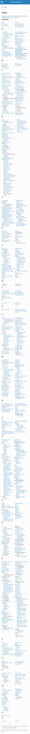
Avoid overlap (18, 57)
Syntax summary (8, 528)
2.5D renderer (20, 602)
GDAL (3, 248)
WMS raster (20, 345)
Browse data (5, 65)
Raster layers (20, 340)
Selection (19, 46)
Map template (5, 394)
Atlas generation (19, 38)
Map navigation (5, 386)
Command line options (7, 101)
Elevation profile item (9, 336)
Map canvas (5, 368)
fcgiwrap (4, 231)
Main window (5, 361)
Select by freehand (8, 587)
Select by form (7, 585)
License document (19, 323)
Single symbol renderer (7, 620)
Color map (4, 86)
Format (17, 239)
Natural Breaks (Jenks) (7, 405)
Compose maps (5, 102)
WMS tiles (17, 693)
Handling (6, 260)
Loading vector (18, 348)
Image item (6, 337)
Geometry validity (6, 265)
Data (3, 119)
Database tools (5, 127)
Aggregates (4, 42)
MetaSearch (6, 479)
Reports (18, 463)
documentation (20, 123)
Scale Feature (7, 188)
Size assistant (5, 621)
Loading (5, 139)
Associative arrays (19, 36)
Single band (6, 553)
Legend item (18, 321)
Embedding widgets (6, 216)
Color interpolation (6, 85)
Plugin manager (7, 484)
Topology (6, 156)
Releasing (6, 487)
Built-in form (18, 65)
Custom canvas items (9, 369)
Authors (19, 74)
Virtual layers (18, 683)
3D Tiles (17, 22)
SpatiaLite (17, 571)
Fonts (16, 235)
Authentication (18, 48)
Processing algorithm (9, 486)
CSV (16, 101)
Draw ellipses (20, 126)
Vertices (17, 681)
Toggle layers (18, 645)
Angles (18, 368)
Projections (17, 470)
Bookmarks (4, 64)
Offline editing (7, 483)
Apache (4, 49)
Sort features (18, 564)
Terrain (3, 650)
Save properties (5, 564)
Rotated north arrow (20, 549)
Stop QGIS (17, 589)
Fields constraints (6, 240)
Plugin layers (5, 458)
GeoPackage (5, 269)
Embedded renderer (21, 608)
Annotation (4, 46)
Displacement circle (22, 121)
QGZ (16, 506)
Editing (5, 678)
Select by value (7, 592)
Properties (18, 467)
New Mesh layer (6, 411)
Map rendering (5, 390)
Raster (3, 536)
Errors (17, 201)
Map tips (17, 361)
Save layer (4, 563)
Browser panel (18, 64)
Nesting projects (6, 406)
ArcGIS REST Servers (7, 54)
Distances (19, 370)
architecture (7, 378)
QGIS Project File (6, 512)
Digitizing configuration (7, 158)
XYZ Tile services (6, 715)
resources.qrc (18, 547)
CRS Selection (18, 99)
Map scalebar (5, 393)
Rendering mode (19, 541)
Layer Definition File (7, 326)
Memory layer (18, 373)
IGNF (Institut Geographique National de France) (8, 293)
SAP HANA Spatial (6, 561)
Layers (5, 445)
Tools (18, 372)
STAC (16, 580)
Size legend (4, 622)
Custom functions (19, 113)
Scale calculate (5, 568)
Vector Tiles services (20, 675)
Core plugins (18, 81)
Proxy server (17, 476)
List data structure (19, 329)
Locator (17, 350)
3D (2, 24)
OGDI (3, 427)
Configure (19, 260)
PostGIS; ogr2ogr (20, 450)
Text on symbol (5, 653)
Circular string (5, 80)
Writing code (7, 495)
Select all (6, 583)
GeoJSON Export (6, 255)
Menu (16, 374)
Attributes (6, 97)
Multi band (6, 547)
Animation (4, 45)
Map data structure (6, 380)
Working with (20, 600)
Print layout (17, 458)
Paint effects (5, 441)
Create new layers (19, 87)
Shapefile (4, 612)
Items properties (19, 293)
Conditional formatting (7, 103)
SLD (3, 624)
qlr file (16, 510)
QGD (3, 503)
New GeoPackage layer (7, 409)
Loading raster (18, 346)
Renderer (19, 106)
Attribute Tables (19, 42)
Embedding (6, 372)
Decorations (5, 135)
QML (16, 511)
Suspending (19, 537)
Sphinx (8, 730)
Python (5, 110)
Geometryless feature (7, 268)
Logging (5, 518)
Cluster (3, 83)
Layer (3, 325)
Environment (19, 482)
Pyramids (16, 483)
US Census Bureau (19, 661)
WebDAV (4, 694)
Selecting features (6, 576)
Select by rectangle (8, 591)
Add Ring (6, 162)
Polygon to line (18, 441)
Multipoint (17, 391)
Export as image (20, 209)
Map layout (4, 383)
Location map (18, 349)
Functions (17, 241)
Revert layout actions (20, 548)
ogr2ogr (4, 430)
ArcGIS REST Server (7, 53)
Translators (19, 76)
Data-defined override (7, 122)
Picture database (6, 457)
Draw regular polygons (22, 129)
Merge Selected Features (10, 175)
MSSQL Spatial (18, 386)
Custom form (18, 111)
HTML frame (18, 285)
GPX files (19, 334)
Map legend (5, 385)
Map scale (6, 667)
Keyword (17, 311)
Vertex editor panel (19, 678)
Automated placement (9, 319)
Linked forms (18, 328)
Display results (20, 264)
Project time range (8, 649)
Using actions (7, 37)
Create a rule (20, 553)
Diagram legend (5, 148)
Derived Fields (5, 142)
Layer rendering (5, 329)
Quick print (18, 518)
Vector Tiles (18, 673)
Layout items (5, 350)
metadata (17, 380)
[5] (15, 312)
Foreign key (18, 236)
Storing (5, 609)
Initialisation (7, 475)
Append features (6, 52)
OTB (16, 422)
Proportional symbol (19, 474)
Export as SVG (19, 212)
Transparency (18, 655)
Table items (4, 645)
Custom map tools (8, 370)
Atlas (16, 37)
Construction (7, 259)
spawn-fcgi (18, 576)
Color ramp (6, 91)
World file (17, 698)
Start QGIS (17, 584)
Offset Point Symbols (9, 180)
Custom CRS (20, 94)
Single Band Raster (6, 618)
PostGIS (16, 445)
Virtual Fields (18, 682)
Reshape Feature (8, 183)
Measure (19, 652)
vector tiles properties (20, 674)
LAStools (4, 324)
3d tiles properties (19, 24)
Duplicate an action (8, 34)
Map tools (6, 373)
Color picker (5, 87)
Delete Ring (6, 167)
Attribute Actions (19, 40)
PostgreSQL (17, 449)
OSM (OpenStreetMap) (20, 421)
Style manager (18, 594)
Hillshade (4, 285)
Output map (18, 429)
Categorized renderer (22, 604)
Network (4, 407)
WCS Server (5, 693)
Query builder (18, 514)
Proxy (15, 475)
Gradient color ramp (8, 94)
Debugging (6, 467)
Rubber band (18, 551)
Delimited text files (6, 138)
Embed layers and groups (8, 211)
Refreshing (6, 551)
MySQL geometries (21, 336)
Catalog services (6, 76)
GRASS (5, 107)
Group (16, 276)
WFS (18, 344)
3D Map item (7, 334)
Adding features (6, 41)
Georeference (7, 537)
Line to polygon (19, 326)
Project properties (18, 468)
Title (16, 644)
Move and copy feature (9, 176)
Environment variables (7, 221)
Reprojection (18, 543)
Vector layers (20, 342)
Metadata (17, 376)
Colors (3, 89)
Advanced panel (7, 163)
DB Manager (5, 130)
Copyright (17, 80)
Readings (6, 594)
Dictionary (4, 151)
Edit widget (4, 201)
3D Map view (5, 25)
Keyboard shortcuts (20, 309)
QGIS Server (7, 147)
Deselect (6, 573)
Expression (6, 323)
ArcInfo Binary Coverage (21, 32)
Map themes (5, 395)
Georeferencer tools (21, 650)
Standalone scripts (20, 496)
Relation (6, 364)
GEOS (3, 272)
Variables (4, 673)
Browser (19, 593)
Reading (5, 608)
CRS (16, 93)
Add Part (6, 160)
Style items (6, 68)
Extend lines (6, 170)
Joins (16, 302)
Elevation (4, 207)
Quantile (17, 512)
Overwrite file (18, 430)
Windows (4, 702)
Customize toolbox (21, 261)
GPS (3, 278)
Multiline (17, 390)
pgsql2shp (4, 454)
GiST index (19, 569)
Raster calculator (6, 541)
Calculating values (6, 73)
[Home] (2, 7)
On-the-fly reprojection (7, 431)
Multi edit (17, 389)
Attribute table (18, 41)
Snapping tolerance (8, 628)
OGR (3, 429)
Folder (5, 471)
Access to (6, 257)
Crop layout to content (20, 91)
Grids (16, 274)
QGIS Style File (18, 503)
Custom (19, 532)
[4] (26, 311)
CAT (3, 74)
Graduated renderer (21, 609)
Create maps (18, 86)
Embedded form (6, 213)
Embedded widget (6, 215)
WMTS (17, 695)
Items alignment (19, 292)
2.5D (3, 22)
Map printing (5, 389)
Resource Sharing (8, 535)
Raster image (20, 425)
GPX (16, 249)
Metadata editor (19, 381)
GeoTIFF (4, 273)
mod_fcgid (17, 385)
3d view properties (19, 26)
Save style (4, 565)
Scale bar (6, 342)
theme (15, 730)
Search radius (5, 569)
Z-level (3, 721)
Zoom (16, 721)
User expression (19, 662)
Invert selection (7, 581)
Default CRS (20, 95)
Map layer (6, 605)
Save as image (20, 426)
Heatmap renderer (21, 613)
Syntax (5, 527)
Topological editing (19, 653)
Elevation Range (6, 209)
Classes (4, 81)
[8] (21, 377)
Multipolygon (18, 393)
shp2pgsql (4, 617)
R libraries (4, 530)
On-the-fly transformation (8, 433)
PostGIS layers (20, 337)
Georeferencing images (7, 271)
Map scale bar (20, 415)
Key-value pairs (5, 309)
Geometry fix (5, 264)
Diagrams (4, 150)
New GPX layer (5, 410)
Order (5, 332)
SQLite (18, 572)
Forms (16, 240)
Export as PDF (19, 211)
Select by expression (9, 584)
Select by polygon (8, 588)
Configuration (5, 105)
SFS (3, 610)
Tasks (3, 646)
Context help (5, 111)
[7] (19, 377)
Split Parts (6, 192)
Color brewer (7, 90)
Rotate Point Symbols (9, 187)
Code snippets (7, 464)
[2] (6, 24)
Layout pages (18, 317)
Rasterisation (5, 555)
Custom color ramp (8, 93)
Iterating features (19, 294)
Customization (18, 114)
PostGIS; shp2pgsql (20, 451)
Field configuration (6, 236)
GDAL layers (20, 333)
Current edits (18, 103)
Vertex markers (7, 376)
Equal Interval (5, 225)
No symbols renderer (22, 620)
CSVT (16, 102)
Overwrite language (20, 431)
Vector (3, 674)
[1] (4, 24)
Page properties (6, 439)
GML (3, 274)
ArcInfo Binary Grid (20, 33)
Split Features (7, 191)
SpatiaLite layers (21, 341)
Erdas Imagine (19, 200)
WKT (3, 703)
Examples (6, 36)
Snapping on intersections (21, 561)
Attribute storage (21, 259)
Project (16, 466)
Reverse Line (7, 184)
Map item (6, 340)
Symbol (17, 596)
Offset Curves (7, 179)
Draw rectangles (21, 127)
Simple (5, 391)
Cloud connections (6, 82)
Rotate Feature (7, 186)
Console (18, 488)
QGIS (3, 504)
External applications (21, 224)
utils (5, 682)
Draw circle (20, 125)
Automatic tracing (8, 164)
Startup (18, 498)
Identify (5, 707)
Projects (19, 338)
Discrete (19, 119)
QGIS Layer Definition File (8, 507)
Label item (6, 338)
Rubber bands (7, 374)
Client (5, 706)
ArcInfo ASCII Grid (6, 56)
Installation (18, 291)
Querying (6, 548)
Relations (17, 530)
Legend (16, 320)
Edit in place (5, 200)
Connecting (6, 126)
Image (3, 296)
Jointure (17, 304)
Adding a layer (7, 511)
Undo (5, 195)
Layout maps (5, 353)
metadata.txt (18, 383)
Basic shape (6, 348)
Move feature (7, 178)
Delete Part (6, 166)
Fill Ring (5, 171)
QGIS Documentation (16, 2)
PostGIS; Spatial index (21, 453)
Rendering (17, 534)
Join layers (4, 302)
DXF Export (20, 131)
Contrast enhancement (7, 113)
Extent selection (20, 223)
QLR (16, 507)
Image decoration (6, 297)
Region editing (20, 267)
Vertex (16, 677)
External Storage (20, 225)
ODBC (3, 421)
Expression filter (20, 216)
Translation (6, 491)
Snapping (6, 155)
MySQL (17, 395)
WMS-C (17, 694)
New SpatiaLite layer (20, 403)
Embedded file (5, 212)
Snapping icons (5, 629)
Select (5, 144)
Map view (17, 364)
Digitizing (4, 152)
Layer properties (6, 328)
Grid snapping (18, 273)
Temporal (4, 648)
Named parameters (22, 220)
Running (19, 110)
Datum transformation (7, 129)
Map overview (5, 387)
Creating (6, 677)
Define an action (8, 33)
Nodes (16, 409)
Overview (6, 366)
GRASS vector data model (21, 271)
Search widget (5, 571)
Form (16, 237)
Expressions (19, 217)
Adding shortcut (8, 463)
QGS (16, 504)
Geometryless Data (6, 267)
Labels (5, 123)
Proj (15, 464)
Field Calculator (6, 235)
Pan (3, 442)
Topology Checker (8, 490)
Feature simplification (7, 233)
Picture (3, 455)
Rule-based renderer (22, 625)
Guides (16, 277)
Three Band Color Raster (8, 654)
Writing (5, 494)
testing (5, 498)
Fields (3, 239)
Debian (3, 131)
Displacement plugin (22, 122)
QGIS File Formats (6, 506)
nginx (16, 407)
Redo (5, 182)
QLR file (17, 508)
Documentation (7, 470)
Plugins (3, 462)
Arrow (5, 346)
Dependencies (5, 141)
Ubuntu (4, 661)
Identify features (6, 291)
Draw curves (7, 168)
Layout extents (5, 344)
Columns (19, 45)
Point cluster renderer (22, 621)
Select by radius (7, 589)
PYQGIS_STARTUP (8, 219)
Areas (18, 369)
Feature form (5, 232)
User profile (18, 664)
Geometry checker (8, 472)
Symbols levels (18, 632)
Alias (3, 44)
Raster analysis (5, 540)
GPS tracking (18, 248)
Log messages (18, 352)
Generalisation (5, 252)
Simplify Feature (8, 190)
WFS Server (5, 698)
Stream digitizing (8, 193)
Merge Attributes (8, 174)
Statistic (6, 450)
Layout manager (6, 352)
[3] (22, 93)
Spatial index (18, 568)
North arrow (7, 341)
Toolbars (17, 646)
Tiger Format (18, 642)
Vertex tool (18, 679)
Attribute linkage (21, 257)
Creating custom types (22, 598)
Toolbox (19, 269)
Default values (5, 137)
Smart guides (5, 625)
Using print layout (21, 427)
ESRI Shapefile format (21, 205)
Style (18, 268)
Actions (4, 32)
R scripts (19, 85)
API (3, 50)
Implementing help (8, 474)
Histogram (17, 284)
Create (5, 532)
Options (4, 434)
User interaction (8, 492)
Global (5, 604)
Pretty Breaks (17, 457)
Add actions (5, 38)
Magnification (5, 360)
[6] (17, 312)
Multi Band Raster (19, 387)
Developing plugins (20, 491)
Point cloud (17, 439)
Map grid (4, 381)
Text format (19, 233)
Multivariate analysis (20, 394)
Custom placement (8, 320)
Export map (19, 462)
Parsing (20, 221)
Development (7, 515)
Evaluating (20, 219)
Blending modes (20, 540)
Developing (6, 468)
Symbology (17, 601)
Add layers (4, 40)
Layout (18, 648)
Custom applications (21, 490)
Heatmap (4, 284)
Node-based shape (8, 349)
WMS (18, 378)
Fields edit (4, 241)
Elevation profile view (7, 208)
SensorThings (5, 596)
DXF (18, 130)
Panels (3, 443)
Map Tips (17, 360)
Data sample (5, 121)
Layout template (19, 319)
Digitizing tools (5, 159)
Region (18, 265)
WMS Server (18, 691)
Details (5, 544)
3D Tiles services (19, 25)
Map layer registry (6, 382)
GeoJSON (4, 253)
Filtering (17, 231)
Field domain (5, 237)
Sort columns (18, 563)
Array (16, 34)
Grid (16, 272)
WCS (3, 689)
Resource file (7, 488)
